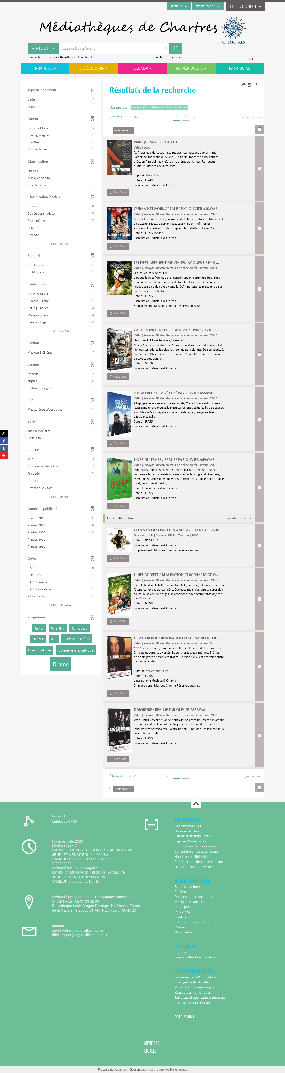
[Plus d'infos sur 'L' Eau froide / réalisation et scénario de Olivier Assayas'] (119, 657)
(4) (59, 605)
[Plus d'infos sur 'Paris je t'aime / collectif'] (119, 157)
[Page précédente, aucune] (168, 117)
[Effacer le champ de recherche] (166, 48)
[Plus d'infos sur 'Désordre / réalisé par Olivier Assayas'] (119, 730)
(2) (59, 244)
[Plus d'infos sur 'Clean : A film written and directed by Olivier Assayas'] (119, 540)
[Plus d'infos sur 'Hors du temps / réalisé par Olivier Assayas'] (119, 479)
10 (244, 118)
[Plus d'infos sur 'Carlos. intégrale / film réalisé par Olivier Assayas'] (119, 349)
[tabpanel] (142, 439)
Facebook (59, 816)
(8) (59, 496)
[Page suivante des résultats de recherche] (194, 117)
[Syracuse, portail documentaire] (142, 30)
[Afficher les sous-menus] (186, 6)
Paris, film (152, 175)
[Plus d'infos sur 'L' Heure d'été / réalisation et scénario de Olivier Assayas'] (119, 594)
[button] (60, 99)
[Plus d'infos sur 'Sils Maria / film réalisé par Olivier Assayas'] (119, 414)
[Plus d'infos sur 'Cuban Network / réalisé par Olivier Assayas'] (119, 223)
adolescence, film (157, 671)
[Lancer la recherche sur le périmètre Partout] (175, 48)
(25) (59, 331)
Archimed (121, 1069)
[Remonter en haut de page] (196, 803)
